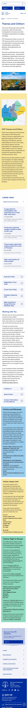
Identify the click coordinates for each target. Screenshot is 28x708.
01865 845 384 (14, 448)
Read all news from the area (10, 201)
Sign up (7, 642)
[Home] (5, 13)
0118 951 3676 (14, 600)
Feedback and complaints (10, 659)
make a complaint (16, 574)
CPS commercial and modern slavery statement (10, 668)
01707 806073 (14, 465)
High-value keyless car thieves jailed (11, 260)
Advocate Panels (7, 674)
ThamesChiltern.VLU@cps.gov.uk (13, 532)
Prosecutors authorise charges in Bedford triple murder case (12, 229)
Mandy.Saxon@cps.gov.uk (10, 382)
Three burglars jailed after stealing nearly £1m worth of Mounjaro (13, 246)
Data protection (7, 654)
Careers (5, 650)
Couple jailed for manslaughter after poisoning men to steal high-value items (12, 211)
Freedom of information (9, 663)
